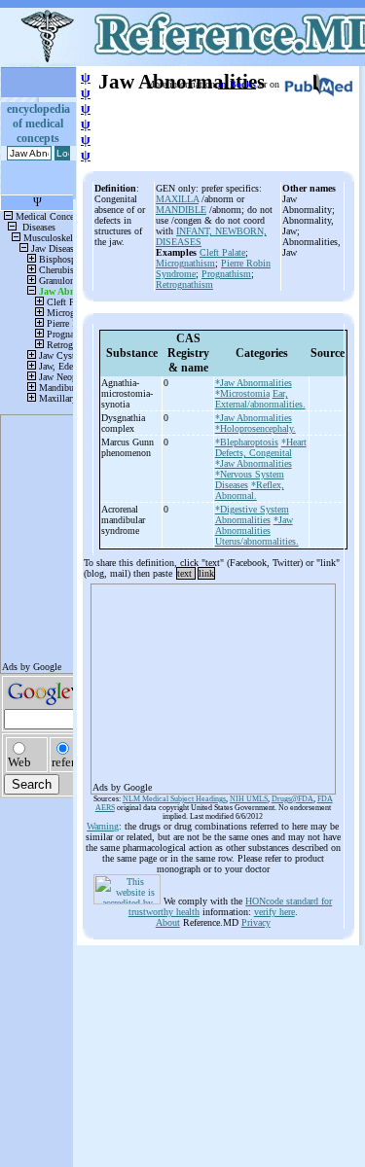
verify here (274, 911)
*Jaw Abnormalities (253, 382)
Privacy (256, 922)
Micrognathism (185, 263)
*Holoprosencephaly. (255, 428)
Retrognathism (184, 284)
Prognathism (226, 273)
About (168, 922)
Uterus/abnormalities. (257, 541)
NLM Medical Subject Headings (174, 799)
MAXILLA (177, 199)
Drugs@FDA (292, 799)
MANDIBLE (181, 209)
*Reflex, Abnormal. (249, 490)
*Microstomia (242, 393)
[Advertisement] (213, 682)
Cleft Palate (222, 252)
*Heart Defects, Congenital (261, 447)
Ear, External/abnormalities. (260, 398)
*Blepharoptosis (246, 442)
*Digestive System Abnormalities (252, 514)
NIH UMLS (249, 799)
